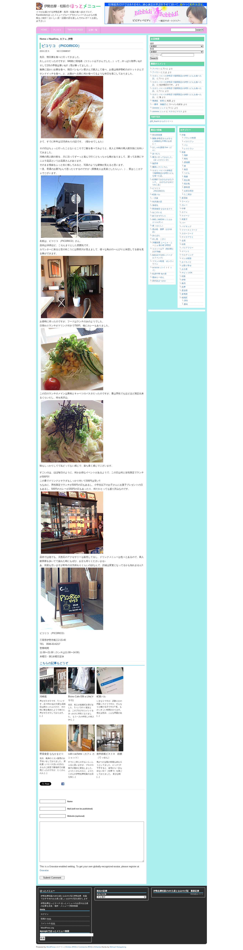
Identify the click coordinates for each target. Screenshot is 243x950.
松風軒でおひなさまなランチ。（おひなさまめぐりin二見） (163, 182)
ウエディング (187, 255)
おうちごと (186, 262)
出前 (184, 244)
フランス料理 (190, 138)
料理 (152, 49)
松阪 (184, 276)
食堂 (186, 169)
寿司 (186, 159)
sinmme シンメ (158, 108)
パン (186, 145)
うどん (187, 173)
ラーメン (185, 201)
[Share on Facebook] (63, 783)
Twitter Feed (75, 29)
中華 (184, 208)
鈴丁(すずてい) (158, 216)
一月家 (155, 198)
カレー (184, 205)
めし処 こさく (159, 239)
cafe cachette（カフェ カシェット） (81, 755)
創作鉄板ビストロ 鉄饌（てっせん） (109, 755)
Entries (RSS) (71, 947)
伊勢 (70, 39)
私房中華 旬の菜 (159, 274)
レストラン (189, 149)
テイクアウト (187, 237)
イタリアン (189, 141)
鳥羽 (184, 283)
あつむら (156, 153)
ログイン (45, 914)
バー (184, 223)
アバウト (57, 30)
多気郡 (184, 294)
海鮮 (186, 155)
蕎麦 (186, 176)
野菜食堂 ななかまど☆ (52, 753)
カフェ (63, 39)
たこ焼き (188, 194)
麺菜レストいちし (160, 167)
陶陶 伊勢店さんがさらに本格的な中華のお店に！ (162, 141)
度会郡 (184, 290)
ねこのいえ (157, 212)
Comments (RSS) (85, 947)
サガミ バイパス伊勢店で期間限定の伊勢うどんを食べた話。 (163, 173)
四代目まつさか (159, 281)
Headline (53, 39)
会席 (184, 241)
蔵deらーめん (158, 277)
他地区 (184, 297)
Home (44, 29)
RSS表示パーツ (197, 894)
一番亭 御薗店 (159, 104)
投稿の (46, 919)
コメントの (48, 923)
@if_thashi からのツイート (161, 121)
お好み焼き (189, 191)
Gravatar (44, 870)
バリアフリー (187, 248)
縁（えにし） (158, 226)
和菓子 (184, 219)
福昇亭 (155, 163)
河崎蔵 (43, 696)
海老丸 (155, 205)
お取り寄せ (186, 265)
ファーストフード (189, 230)
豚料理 (187, 187)
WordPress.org (47, 928)
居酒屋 (187, 162)
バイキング (186, 226)
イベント (185, 251)
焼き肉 (187, 180)
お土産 (184, 269)
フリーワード (156, 55)
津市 (186, 300)
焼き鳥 (187, 184)
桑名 (186, 304)
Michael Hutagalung (118, 947)
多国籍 (184, 198)
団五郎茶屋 (157, 135)
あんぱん (156, 235)
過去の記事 (101, 894)
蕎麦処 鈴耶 (158, 101)
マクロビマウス (175, 111)
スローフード (187, 233)
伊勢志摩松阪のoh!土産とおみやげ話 (57, 896)
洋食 (184, 135)
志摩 (184, 287)
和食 (184, 152)
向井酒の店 (157, 202)
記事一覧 (93, 30)
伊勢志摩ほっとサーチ (50, 903)
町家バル (101, 696)
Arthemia (97, 947)
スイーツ (185, 216)
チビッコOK (187, 273)
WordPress (50, 947)
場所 (152, 43)
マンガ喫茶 (186, 258)
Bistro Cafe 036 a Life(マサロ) (81, 698)
